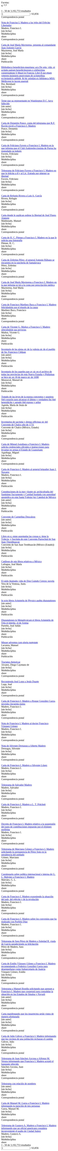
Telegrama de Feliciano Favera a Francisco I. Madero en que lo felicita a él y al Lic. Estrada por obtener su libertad (28, 173)
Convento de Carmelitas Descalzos (18, 516)
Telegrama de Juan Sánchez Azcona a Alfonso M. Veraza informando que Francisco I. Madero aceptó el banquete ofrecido (27, 1061)
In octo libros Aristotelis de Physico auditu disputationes (28, 600)
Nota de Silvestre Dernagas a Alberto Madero (23, 745)
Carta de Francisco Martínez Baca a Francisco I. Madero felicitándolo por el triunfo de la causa (28, 306)
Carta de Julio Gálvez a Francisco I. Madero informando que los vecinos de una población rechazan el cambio (28, 1037)
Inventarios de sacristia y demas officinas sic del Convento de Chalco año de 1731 (24, 423)
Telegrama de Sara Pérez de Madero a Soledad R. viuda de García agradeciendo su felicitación (28, 942)
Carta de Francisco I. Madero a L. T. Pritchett (23, 804)
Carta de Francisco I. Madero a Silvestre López (24, 765)
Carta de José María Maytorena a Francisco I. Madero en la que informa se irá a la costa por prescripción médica (29, 283)
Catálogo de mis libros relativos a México (21, 561)
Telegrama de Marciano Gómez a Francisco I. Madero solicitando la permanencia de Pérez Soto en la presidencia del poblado (27, 852)
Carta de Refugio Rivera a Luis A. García (21, 195)
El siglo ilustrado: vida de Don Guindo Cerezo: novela (27, 581)
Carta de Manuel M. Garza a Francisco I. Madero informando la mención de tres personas (25, 1104)
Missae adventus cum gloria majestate (19, 642)
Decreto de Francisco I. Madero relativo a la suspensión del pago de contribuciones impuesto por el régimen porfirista (28, 827)
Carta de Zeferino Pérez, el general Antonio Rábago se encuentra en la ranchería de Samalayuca (27, 261)
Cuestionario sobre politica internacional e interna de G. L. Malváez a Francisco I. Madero (28, 875)
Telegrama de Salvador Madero (16, 785)
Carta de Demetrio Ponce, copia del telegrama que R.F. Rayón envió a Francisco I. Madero (28, 124)
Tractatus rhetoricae (10, 662)
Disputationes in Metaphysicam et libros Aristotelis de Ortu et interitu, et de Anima (27, 621)
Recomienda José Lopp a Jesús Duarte (20, 681)
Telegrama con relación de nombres (18, 1083)
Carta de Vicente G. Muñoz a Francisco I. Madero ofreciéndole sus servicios (25, 328)
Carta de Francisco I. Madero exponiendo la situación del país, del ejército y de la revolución (27, 898)
